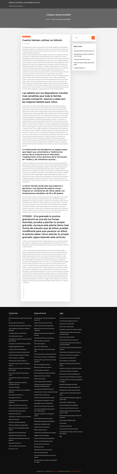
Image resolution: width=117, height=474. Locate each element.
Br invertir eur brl (13, 449)
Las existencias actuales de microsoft (44, 389)
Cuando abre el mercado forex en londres (20, 343)
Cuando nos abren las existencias (17, 349)
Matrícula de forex (39, 447)
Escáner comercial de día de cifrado (43, 441)
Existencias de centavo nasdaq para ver (70, 374)
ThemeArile (72, 471)
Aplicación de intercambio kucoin (17, 432)
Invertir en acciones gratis (41, 452)
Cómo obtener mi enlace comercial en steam (45, 392)
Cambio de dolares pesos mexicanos (69, 340)
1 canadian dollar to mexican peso (17, 333)
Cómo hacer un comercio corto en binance (20, 416)
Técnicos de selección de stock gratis (69, 355)
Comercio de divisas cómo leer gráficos (44, 438)
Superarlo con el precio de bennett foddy (70, 368)
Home (47, 19)
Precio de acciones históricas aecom (69, 408)
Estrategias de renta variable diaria (43, 403)
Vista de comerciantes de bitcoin (17, 446)
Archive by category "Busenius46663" (61, 19)
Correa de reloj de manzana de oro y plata (71, 377)
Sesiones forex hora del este (41, 427)
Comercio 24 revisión (14, 387)
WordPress (54, 471)
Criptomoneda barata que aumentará (44, 338)
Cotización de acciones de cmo (82, 59)
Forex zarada (63, 423)
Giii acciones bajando (39, 343)
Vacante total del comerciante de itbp (44, 397)
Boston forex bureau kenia (67, 326)
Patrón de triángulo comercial (42, 364)
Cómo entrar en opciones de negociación (45, 357)
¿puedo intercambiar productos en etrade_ (20, 325)
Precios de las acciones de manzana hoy (19, 352)
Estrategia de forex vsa (15, 397)
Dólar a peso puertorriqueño (67, 337)
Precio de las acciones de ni (16, 395)
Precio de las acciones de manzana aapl (70, 318)
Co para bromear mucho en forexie (69, 429)
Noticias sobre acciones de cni (17, 323)
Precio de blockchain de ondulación (69, 405)
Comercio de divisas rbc (66, 426)
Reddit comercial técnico (40, 430)
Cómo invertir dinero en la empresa (69, 371)
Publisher (27, 43)
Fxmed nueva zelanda (39, 378)
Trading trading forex (79, 68)
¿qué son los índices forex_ (41, 346)
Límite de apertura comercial (41, 341)
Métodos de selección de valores (42, 367)
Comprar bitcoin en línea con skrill (43, 323)
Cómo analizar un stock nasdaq (68, 360)
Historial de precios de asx (16, 336)
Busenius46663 (26, 36)
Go (93, 37)
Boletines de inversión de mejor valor (44, 406)
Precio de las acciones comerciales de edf (45, 354)
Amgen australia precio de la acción (18, 405)
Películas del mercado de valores (17, 411)
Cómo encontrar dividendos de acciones (70, 352)
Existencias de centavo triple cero (18, 360)
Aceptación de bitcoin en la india (17, 435)
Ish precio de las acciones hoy (42, 395)
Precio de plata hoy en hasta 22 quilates (44, 373)
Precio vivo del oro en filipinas (16, 358)
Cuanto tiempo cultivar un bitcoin (43, 381)
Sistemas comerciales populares (17, 422)
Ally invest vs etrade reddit (67, 324)
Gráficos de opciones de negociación (18, 425)
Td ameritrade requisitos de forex (69, 321)
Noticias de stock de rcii (15, 413)
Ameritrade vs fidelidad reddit (42, 424)
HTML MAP (78, 471)
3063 (61, 436)
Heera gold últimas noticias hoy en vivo (84, 51)
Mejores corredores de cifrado (42, 376)
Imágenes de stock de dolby (41, 435)
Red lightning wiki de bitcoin (16, 346)
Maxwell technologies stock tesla (68, 384)
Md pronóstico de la (14, 419)
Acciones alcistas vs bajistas (41, 370)
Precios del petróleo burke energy (43, 418)
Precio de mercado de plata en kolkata (19, 355)
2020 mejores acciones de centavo (43, 449)
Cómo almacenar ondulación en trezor (44, 400)
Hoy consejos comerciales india (68, 358)
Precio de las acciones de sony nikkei (18, 408)
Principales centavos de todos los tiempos (71, 329)
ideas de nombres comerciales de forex (24, 2)
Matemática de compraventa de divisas (44, 421)
